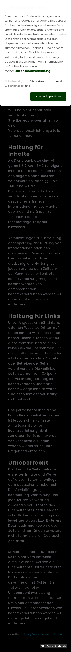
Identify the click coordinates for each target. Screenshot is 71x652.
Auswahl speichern (48, 96)
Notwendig (15, 81)
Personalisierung (19, 85)
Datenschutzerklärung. (33, 71)
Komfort (57, 81)
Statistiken (37, 81)
